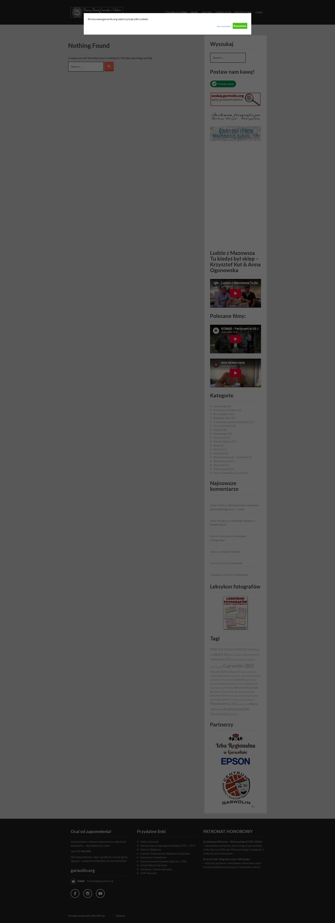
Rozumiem (240, 25)
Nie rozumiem (223, 26)
